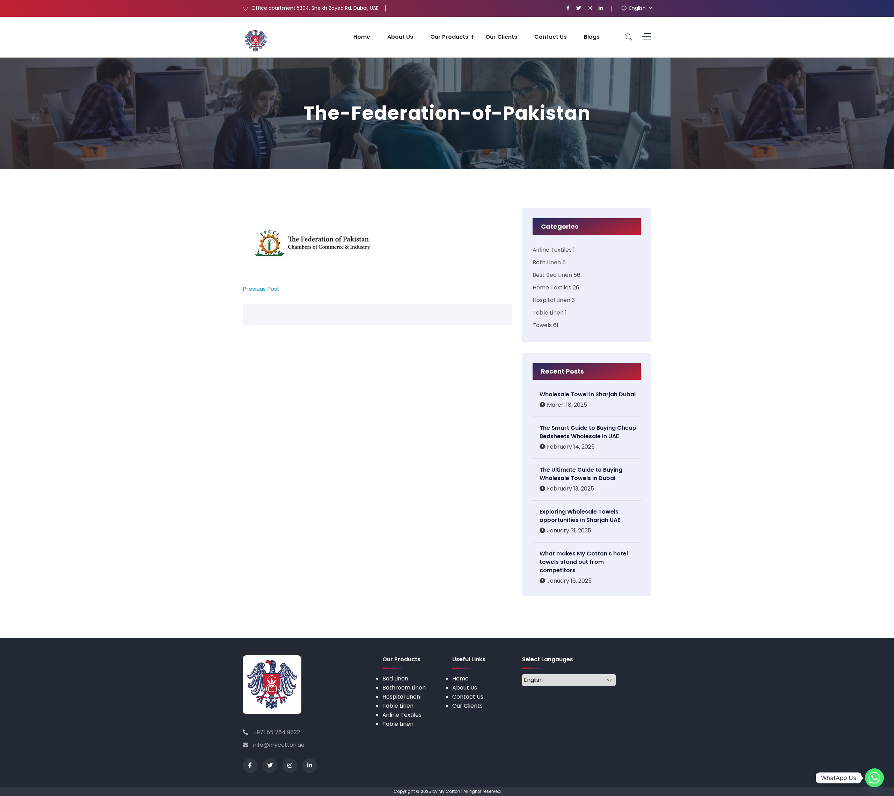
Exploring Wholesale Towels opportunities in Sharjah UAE (580, 516)
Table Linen (548, 313)
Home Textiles (552, 287)
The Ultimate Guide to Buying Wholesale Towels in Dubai (581, 474)
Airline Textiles (552, 250)
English (637, 8)
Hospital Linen (551, 300)
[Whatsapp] (874, 777)
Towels (542, 325)
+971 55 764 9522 (276, 732)
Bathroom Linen (404, 688)
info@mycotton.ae (278, 745)
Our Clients (501, 37)
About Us (400, 37)
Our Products (449, 37)
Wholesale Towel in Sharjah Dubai (588, 394)
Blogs (592, 37)
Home (361, 37)
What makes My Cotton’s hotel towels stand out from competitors (584, 562)
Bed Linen (395, 679)
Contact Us (550, 37)
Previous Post (261, 289)
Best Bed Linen (552, 275)
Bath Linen (547, 262)
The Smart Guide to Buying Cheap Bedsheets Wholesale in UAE (588, 432)
